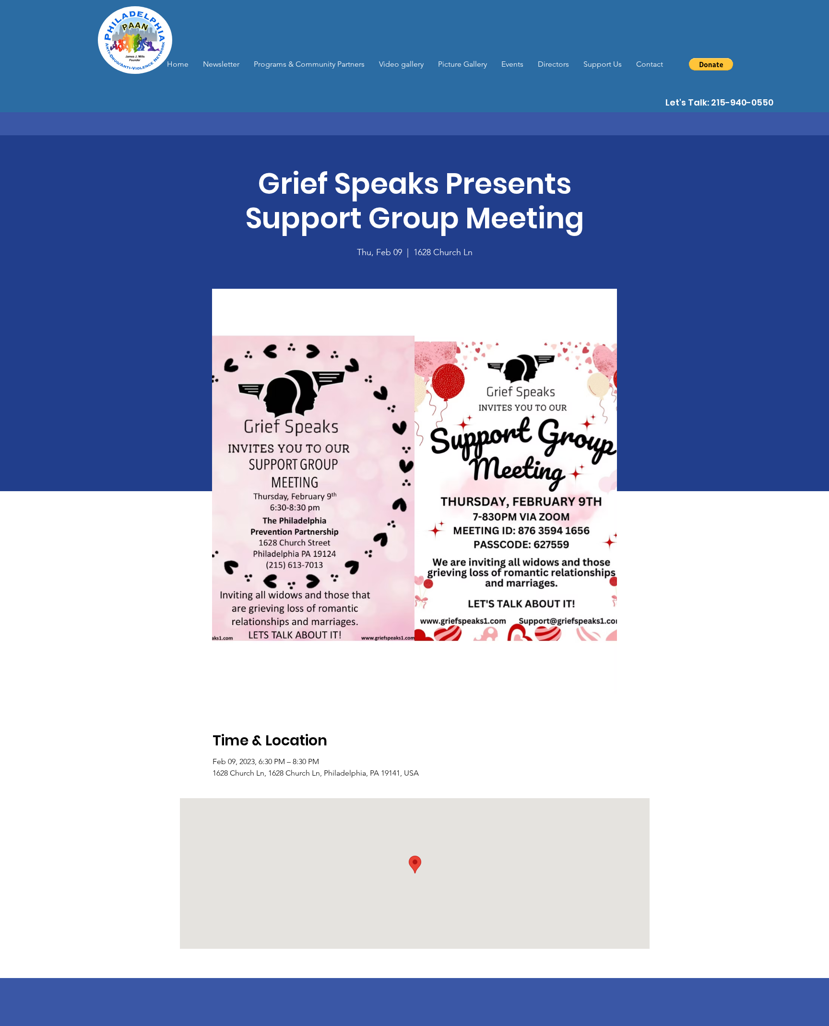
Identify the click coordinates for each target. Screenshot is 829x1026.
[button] (711, 64)
